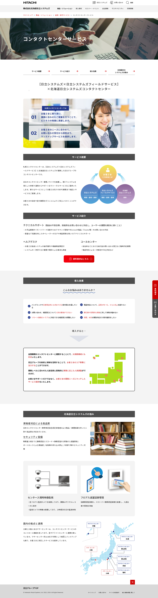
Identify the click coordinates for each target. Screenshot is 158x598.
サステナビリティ (118, 8)
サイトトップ (28, 15)
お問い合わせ (102, 592)
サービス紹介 (65, 71)
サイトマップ (92, 592)
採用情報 (130, 8)
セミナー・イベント (92, 8)
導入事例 (79, 8)
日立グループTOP (30, 588)
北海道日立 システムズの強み (121, 71)
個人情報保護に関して (128, 592)
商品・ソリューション (44, 15)
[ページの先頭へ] (132, 582)
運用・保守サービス (62, 15)
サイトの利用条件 (114, 592)
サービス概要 (36, 71)
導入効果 (93, 71)
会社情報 (105, 8)
